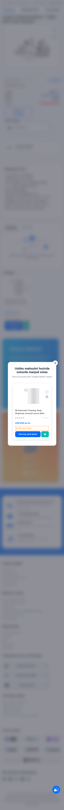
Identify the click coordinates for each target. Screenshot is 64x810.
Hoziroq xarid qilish (28, 434)
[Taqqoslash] (47, 396)
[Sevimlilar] (47, 392)
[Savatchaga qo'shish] (45, 434)
